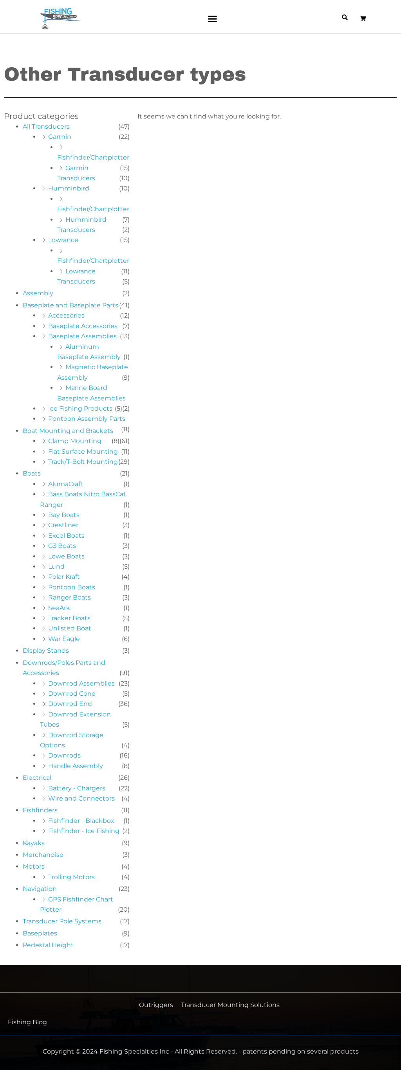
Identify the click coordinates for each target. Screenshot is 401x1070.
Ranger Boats (69, 597)
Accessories (66, 315)
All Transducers (46, 126)
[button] (212, 18)
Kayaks (34, 843)
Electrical (37, 777)
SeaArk (59, 608)
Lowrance (63, 240)
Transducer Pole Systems (62, 921)
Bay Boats (63, 515)
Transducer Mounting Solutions (230, 1005)
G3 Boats (62, 545)
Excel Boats (66, 535)
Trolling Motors (71, 877)
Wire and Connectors (81, 798)
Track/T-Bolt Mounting (83, 461)
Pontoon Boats (71, 587)
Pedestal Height (48, 945)
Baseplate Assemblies (82, 336)
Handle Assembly (75, 766)
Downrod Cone (72, 693)
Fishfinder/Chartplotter (93, 157)
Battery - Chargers (76, 788)
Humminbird (68, 188)
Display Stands (46, 650)
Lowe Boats (66, 556)
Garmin (59, 136)
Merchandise (43, 854)
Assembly (38, 293)
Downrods (64, 755)
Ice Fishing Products (80, 408)
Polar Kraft (64, 576)
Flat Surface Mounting (83, 451)
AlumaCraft (65, 484)
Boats (32, 473)
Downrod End (70, 703)
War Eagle (64, 639)
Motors (34, 866)
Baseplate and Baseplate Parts (70, 305)
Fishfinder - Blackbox (81, 820)
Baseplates (40, 933)
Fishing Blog (27, 1022)
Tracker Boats (69, 618)
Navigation (40, 888)
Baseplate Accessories (82, 326)
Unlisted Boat (69, 628)
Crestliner (63, 525)
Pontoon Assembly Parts (86, 418)
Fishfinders (40, 810)
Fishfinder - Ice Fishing (83, 831)
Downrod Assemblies (81, 683)
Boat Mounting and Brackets (68, 430)
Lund (56, 566)
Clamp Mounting (74, 441)
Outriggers (156, 1005)
